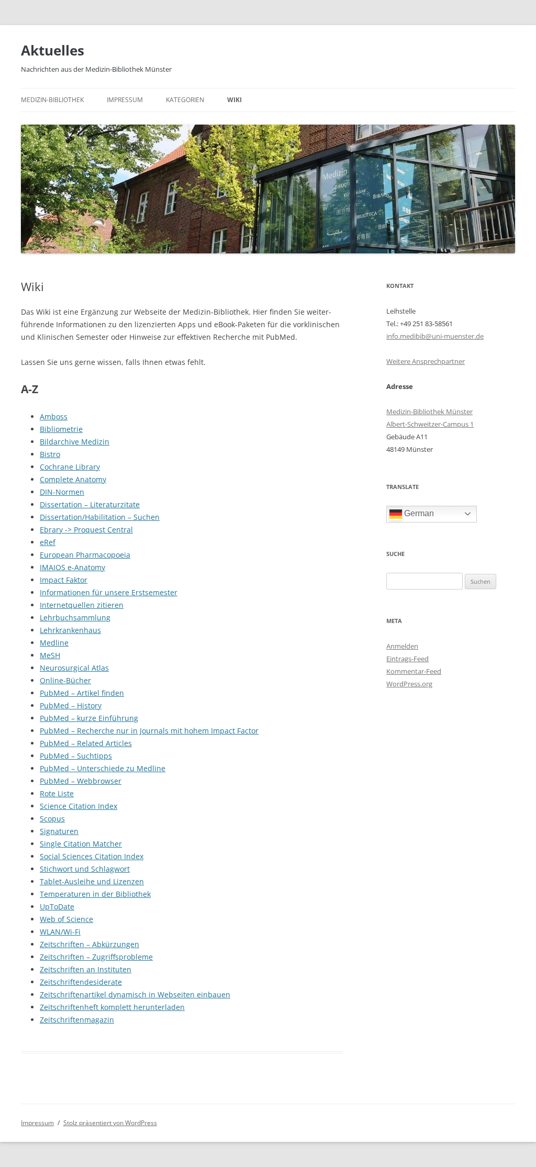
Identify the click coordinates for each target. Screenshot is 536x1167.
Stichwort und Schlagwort (85, 869)
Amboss (54, 416)
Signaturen (59, 831)
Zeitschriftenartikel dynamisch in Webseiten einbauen (135, 994)
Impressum (125, 99)
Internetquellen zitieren (82, 605)
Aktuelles (52, 50)
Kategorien (185, 99)
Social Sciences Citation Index (91, 856)
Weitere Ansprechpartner (425, 361)
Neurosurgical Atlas (74, 668)
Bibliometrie (61, 429)
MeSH (50, 655)
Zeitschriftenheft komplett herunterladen (112, 1007)
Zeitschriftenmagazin (77, 1020)
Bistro (50, 454)
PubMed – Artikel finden (82, 693)
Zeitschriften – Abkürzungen (89, 944)
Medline (54, 643)
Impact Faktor (63, 580)
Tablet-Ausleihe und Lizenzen (92, 881)
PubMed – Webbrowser (80, 781)
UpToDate (57, 907)
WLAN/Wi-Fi (60, 932)
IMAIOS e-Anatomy (72, 567)
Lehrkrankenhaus (70, 630)
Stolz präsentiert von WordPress (110, 1122)
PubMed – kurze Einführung (89, 718)
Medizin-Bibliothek (52, 99)
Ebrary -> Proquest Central (86, 530)
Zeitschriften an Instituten (85, 969)
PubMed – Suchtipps (76, 756)
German (418, 513)
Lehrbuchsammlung (75, 618)
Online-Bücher (65, 680)
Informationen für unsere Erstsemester (108, 592)
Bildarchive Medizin (74, 442)
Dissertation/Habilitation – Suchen (100, 517)
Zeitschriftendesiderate (81, 982)
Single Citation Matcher (81, 844)
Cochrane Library (70, 467)
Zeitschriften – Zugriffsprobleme (96, 957)
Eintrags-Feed (407, 658)
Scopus (52, 819)
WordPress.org (409, 683)
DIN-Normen (62, 492)
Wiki (234, 99)
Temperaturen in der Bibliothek (95, 894)
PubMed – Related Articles (86, 743)
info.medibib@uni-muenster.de (435, 336)
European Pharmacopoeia (85, 555)
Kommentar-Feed (413, 671)
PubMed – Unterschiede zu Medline (102, 768)
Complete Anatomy (73, 479)
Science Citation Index (78, 806)
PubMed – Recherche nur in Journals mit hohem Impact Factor (149, 731)
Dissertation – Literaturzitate (90, 504)
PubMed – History (71, 705)
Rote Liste (57, 793)
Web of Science (66, 919)
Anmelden (402, 646)
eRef (47, 542)
